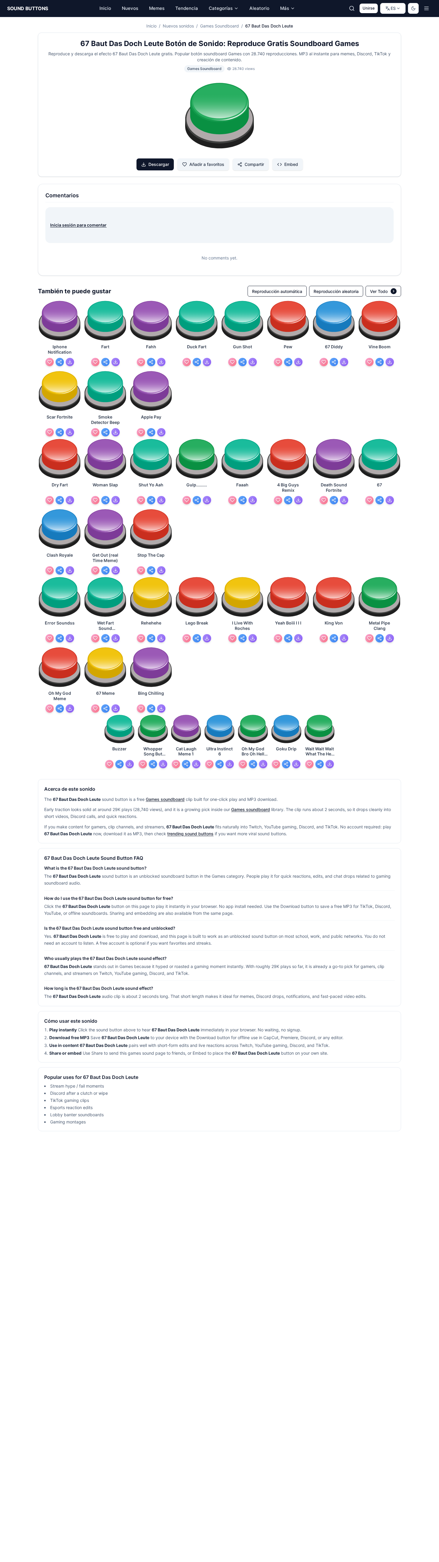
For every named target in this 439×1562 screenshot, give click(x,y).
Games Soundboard (219, 25)
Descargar (158, 164)
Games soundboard (165, 799)
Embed (291, 164)
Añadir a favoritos (206, 164)
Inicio (151, 25)
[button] (219, 116)
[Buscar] (351, 8)
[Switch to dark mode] (413, 8)
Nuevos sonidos (178, 25)
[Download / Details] (70, 362)
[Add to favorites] (49, 362)
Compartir (254, 164)
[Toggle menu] (426, 8)
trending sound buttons (190, 833)
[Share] (60, 362)
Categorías (221, 8)
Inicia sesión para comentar (78, 224)
